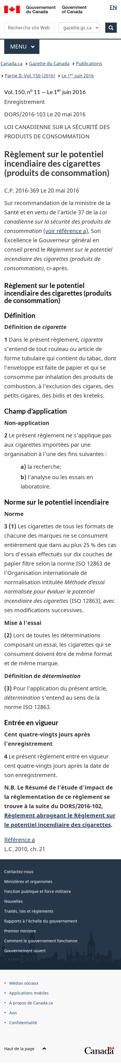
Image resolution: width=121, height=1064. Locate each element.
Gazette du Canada (49, 63)
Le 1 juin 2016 (78, 75)
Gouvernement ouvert (25, 950)
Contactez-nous (18, 871)
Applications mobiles (29, 993)
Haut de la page (19, 1048)
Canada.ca (12, 63)
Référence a (19, 839)
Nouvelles (13, 901)
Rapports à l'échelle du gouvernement (40, 921)
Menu (24, 46)
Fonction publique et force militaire (37, 891)
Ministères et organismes (28, 881)
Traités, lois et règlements (28, 911)
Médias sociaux (23, 983)
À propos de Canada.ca (31, 1003)
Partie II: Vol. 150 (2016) (30, 76)
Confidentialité (23, 1022)
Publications (89, 63)
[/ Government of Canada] (45, 9)
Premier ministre (20, 931)
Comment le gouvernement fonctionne (40, 940)
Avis (13, 1012)
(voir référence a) (65, 231)
